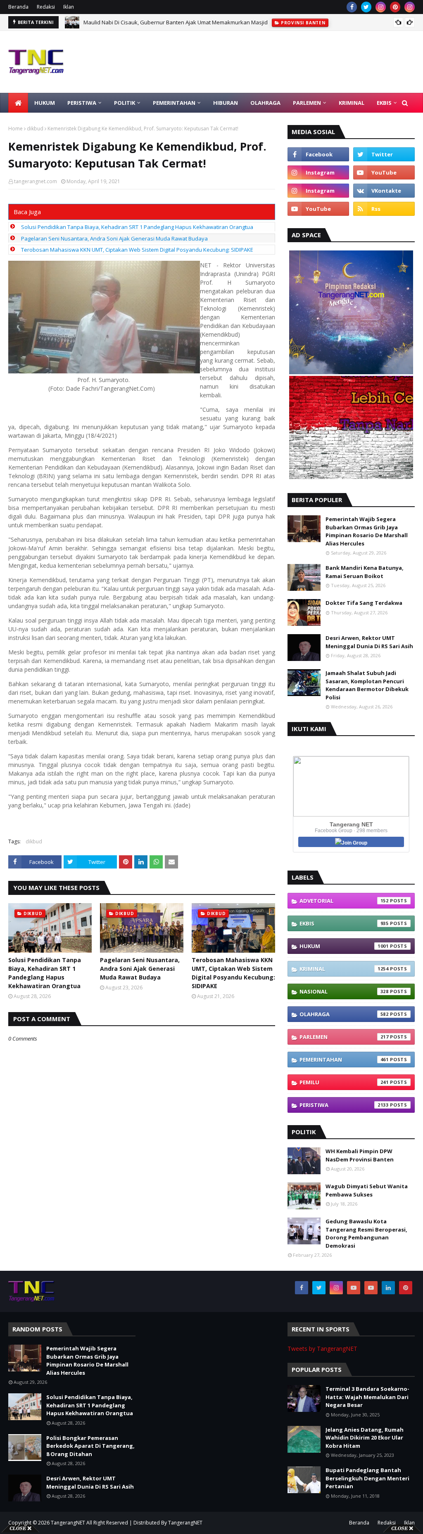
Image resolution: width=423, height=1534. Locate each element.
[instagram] (380, 7)
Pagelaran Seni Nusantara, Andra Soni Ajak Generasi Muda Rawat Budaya (114, 238)
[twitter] (366, 7)
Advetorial (344, 900)
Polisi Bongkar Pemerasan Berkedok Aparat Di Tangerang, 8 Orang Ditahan (90, 1446)
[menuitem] (18, 103)
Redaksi (46, 6)
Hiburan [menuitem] (225, 102)
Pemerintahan (344, 1059)
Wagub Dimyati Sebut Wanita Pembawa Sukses (367, 1190)
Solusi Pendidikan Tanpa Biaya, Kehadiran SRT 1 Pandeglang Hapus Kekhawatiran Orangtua (137, 227)
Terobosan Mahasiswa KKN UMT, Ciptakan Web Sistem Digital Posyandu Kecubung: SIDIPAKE (137, 249)
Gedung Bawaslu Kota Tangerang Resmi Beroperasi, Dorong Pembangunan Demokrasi (366, 1233)
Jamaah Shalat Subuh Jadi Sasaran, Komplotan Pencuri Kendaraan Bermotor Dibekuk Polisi (367, 685)
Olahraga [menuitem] (265, 102)
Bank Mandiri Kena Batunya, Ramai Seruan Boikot (365, 572)
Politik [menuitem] (124, 102)
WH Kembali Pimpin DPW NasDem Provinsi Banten (360, 1155)
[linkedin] (388, 1287)
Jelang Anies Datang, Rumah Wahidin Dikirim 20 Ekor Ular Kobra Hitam (365, 1437)
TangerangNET (68, 1522)
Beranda (18, 6)
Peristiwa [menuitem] (81, 102)
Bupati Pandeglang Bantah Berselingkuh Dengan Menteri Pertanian (367, 1478)
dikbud (35, 128)
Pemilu (344, 1082)
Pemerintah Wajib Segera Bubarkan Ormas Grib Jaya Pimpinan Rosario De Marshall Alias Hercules (367, 531)
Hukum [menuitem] (44, 102)
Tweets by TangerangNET (322, 1348)
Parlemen (344, 1037)
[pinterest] (395, 7)
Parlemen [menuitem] (307, 102)
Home (15, 128)
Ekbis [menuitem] (384, 102)
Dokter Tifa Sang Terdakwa (364, 603)
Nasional (344, 991)
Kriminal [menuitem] (351, 102)
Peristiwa (344, 1105)
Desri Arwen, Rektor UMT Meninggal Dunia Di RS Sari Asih (369, 642)
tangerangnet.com (35, 181)
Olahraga (344, 1014)
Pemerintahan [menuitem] (174, 102)
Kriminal (344, 968)
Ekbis (344, 923)
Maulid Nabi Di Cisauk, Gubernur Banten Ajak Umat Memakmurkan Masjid (175, 22)
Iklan (68, 6)
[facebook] (352, 7)
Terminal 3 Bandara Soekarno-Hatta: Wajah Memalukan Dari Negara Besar (367, 1397)
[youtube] (384, 172)
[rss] (384, 209)
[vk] (384, 191)
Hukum (344, 946)
